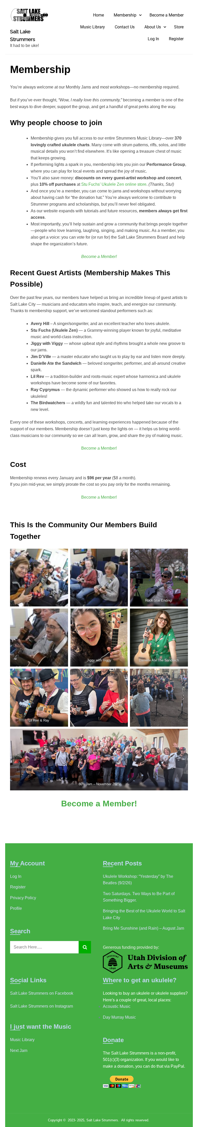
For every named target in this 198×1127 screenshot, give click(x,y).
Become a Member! (99, 448)
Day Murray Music (119, 1017)
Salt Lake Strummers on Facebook (41, 993)
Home (98, 15)
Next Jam (18, 1050)
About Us (152, 27)
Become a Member (167, 15)
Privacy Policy (23, 898)
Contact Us (125, 27)
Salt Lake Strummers (22, 35)
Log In (153, 38)
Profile (16, 908)
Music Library (92, 27)
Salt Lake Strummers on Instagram (41, 1006)
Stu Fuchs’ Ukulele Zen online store (113, 184)
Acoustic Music (116, 1006)
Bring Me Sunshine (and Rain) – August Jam (143, 928)
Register (176, 38)
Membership (125, 15)
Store (179, 27)
